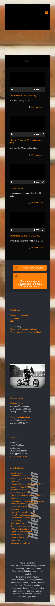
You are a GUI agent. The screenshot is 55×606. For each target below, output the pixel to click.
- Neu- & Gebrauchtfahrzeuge (22, 512)
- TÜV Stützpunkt (17, 523)
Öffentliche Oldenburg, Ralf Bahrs (24, 329)
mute (34, 89)
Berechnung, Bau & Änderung (22, 478)
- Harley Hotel (15, 540)
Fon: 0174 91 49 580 (18, 456)
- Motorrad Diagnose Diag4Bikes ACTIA (26, 484)
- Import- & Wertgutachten (21, 532)
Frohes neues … (17, 188)
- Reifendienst (16, 498)
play (27, 77)
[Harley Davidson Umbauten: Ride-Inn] (27, 12)
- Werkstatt (14, 481)
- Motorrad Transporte (19, 537)
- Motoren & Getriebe (19, 490)
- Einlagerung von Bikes (20, 543)
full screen (43, 89)
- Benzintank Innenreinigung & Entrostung (27, 495)
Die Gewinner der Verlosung (23, 95)
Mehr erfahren (37, 107)
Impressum (14, 318)
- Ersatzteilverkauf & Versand (22, 504)
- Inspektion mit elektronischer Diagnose (27, 501)
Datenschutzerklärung (19, 315)
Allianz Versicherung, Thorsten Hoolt (25, 332)
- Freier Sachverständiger (20, 534)
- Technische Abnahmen (20, 526)
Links (12, 321)
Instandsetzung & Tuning (20, 492)
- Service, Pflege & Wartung (22, 487)
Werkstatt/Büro (16, 403)
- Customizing (16, 473)
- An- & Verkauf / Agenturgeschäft (24, 515)
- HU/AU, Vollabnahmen (20, 529)
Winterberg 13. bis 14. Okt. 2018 (25, 236)
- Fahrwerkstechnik (18, 476)
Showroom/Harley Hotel (20, 417)
